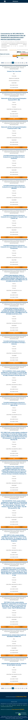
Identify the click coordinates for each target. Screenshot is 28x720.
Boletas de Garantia (19, 718)
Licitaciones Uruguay (22, 716)
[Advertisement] (14, 16)
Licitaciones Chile (16, 716)
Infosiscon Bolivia (10, 716)
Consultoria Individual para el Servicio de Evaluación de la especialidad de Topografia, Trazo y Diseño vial (14, 217)
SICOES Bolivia (18, 717)
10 (22, 62)
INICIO (2, 62)
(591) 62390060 (23, 714)
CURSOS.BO (8, 718)
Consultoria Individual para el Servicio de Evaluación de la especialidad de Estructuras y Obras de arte (14, 404)
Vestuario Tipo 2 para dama (14, 71)
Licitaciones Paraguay (4, 717)
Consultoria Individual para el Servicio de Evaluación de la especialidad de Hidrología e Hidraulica (14, 187)
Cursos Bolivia (13, 718)
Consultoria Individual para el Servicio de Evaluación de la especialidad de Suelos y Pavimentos (14, 157)
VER (14, 90)
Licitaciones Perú (24, 717)
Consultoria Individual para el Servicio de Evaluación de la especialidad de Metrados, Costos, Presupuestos (14, 247)
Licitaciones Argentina (11, 717)
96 (26, 62)
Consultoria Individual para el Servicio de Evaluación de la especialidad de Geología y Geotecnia (14, 343)
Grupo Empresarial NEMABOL (18, 709)
